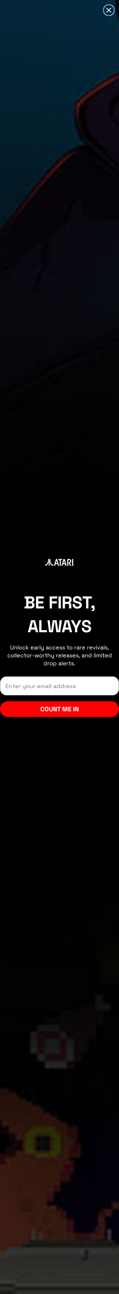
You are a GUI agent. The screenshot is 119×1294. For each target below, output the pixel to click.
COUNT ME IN (59, 709)
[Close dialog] (109, 10)
